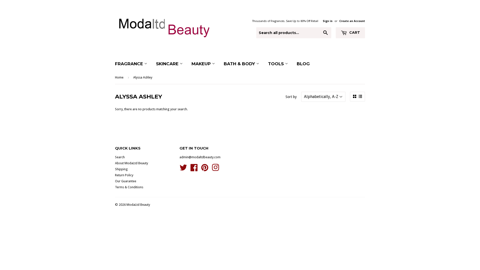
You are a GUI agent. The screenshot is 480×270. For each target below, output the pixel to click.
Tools (276, 63)
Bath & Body (240, 63)
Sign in (327, 21)
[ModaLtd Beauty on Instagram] (215, 169)
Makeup (202, 63)
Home (119, 77)
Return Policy (124, 175)
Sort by (291, 97)
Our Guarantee (125, 181)
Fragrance (129, 63)
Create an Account (352, 21)
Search (120, 157)
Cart (354, 32)
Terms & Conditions (129, 187)
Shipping (121, 169)
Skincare (168, 63)
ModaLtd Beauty (138, 204)
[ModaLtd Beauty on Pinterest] (204, 169)
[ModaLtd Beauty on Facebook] (194, 169)
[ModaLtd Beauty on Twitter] (183, 169)
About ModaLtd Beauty (131, 163)
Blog (303, 63)
